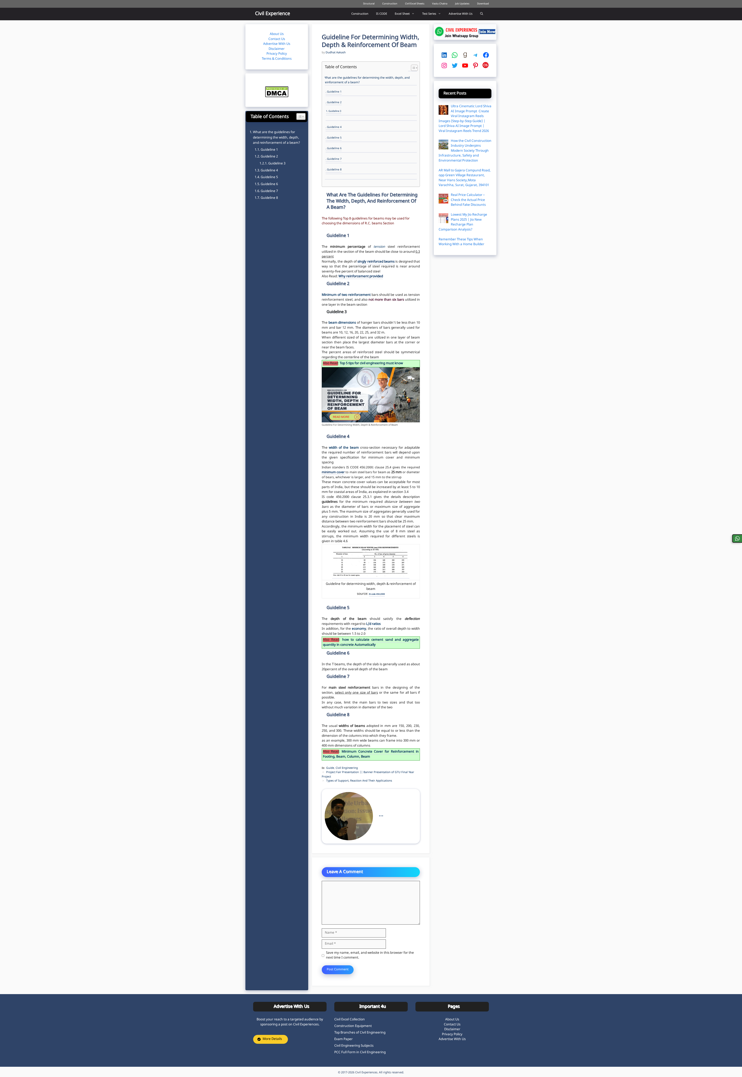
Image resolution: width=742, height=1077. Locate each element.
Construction (389, 3)
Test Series (429, 14)
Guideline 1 (334, 92)
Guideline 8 (334, 170)
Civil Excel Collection (349, 1019)
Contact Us (276, 39)
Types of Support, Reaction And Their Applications (359, 781)
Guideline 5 (334, 138)
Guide (330, 768)
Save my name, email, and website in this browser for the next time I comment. (370, 955)
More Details (272, 1039)
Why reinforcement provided (361, 276)
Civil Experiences (366, 1072)
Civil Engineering (347, 768)
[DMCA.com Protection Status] (276, 96)
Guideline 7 (334, 159)
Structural (368, 3)
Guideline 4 (334, 127)
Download (483, 3)
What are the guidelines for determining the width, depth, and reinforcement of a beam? (367, 80)
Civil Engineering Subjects (354, 1046)
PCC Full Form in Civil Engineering (360, 1052)
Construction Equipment (353, 1026)
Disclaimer (277, 49)
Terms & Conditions (277, 59)
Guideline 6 (334, 148)
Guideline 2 (334, 102)
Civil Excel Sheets (414, 3)
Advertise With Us (460, 14)
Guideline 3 (334, 111)
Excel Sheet (402, 14)
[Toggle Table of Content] (412, 68)
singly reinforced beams (376, 262)
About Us (277, 34)
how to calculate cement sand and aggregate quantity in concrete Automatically (371, 642)
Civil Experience (272, 14)
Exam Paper (343, 1039)
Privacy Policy (276, 54)
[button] (481, 14)
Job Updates (462, 3)
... (381, 814)
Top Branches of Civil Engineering (359, 1033)
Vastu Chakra (439, 3)
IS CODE (381, 14)
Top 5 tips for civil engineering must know (371, 363)
